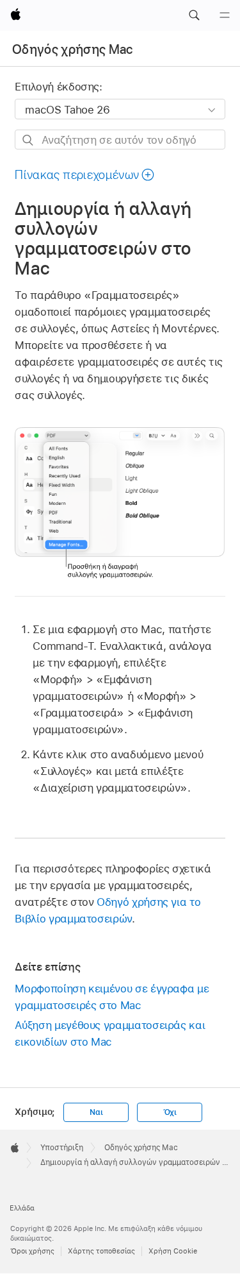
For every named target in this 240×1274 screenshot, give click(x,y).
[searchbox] (120, 139)
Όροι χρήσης (32, 1250)
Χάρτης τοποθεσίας (101, 1250)
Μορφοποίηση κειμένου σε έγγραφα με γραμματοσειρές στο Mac (112, 997)
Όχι (170, 1112)
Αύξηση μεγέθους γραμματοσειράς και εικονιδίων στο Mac (110, 1033)
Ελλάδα (22, 1207)
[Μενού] (224, 15)
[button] (194, 15)
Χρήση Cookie (172, 1250)
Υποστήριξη (61, 1147)
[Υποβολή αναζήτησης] (28, 140)
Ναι (96, 1112)
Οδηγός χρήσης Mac (72, 49)
